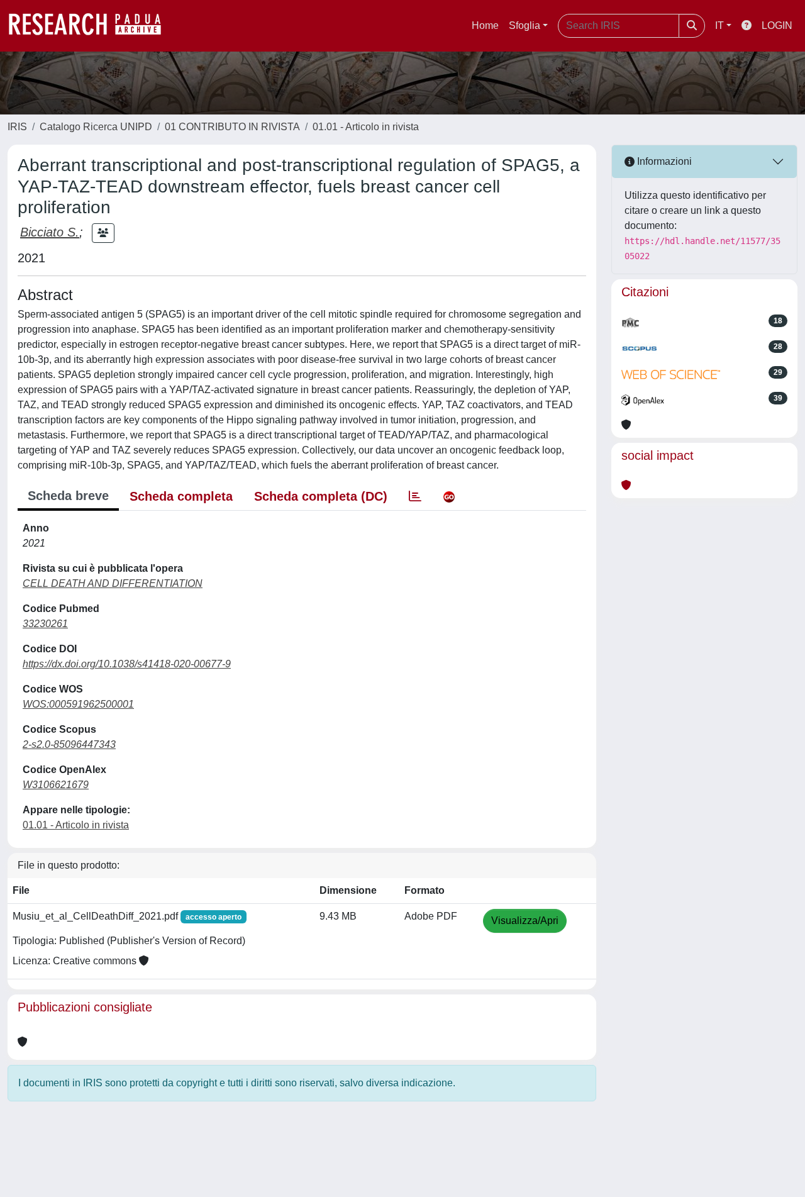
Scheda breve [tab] (68, 496)
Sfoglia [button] (524, 25)
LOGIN (777, 25)
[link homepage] (91, 26)
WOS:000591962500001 (78, 704)
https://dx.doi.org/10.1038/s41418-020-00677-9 (127, 664)
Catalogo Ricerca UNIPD (96, 126)
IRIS (17, 126)
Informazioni (663, 161)
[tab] (415, 496)
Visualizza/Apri (524, 920)
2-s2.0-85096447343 (69, 744)
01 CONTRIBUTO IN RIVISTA (232, 126)
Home (485, 25)
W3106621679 (56, 784)
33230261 (45, 623)
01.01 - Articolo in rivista (366, 126)
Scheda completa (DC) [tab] (320, 496)
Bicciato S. (49, 232)
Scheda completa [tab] (181, 496)
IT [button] (719, 25)
